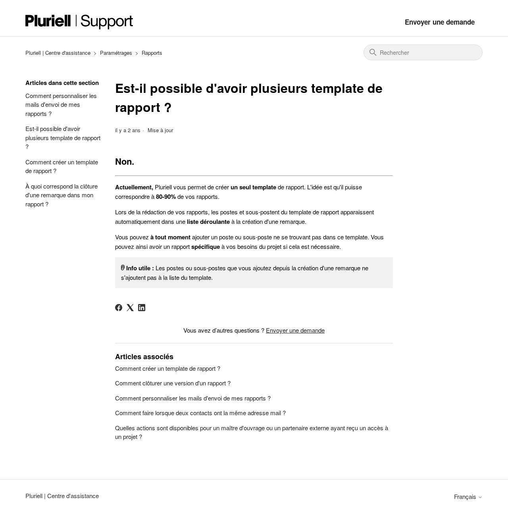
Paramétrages (116, 52)
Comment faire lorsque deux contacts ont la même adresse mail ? (200, 412)
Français (466, 496)
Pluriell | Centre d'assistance (57, 52)
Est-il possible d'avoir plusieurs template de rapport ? (62, 137)
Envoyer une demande (440, 22)
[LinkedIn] (141, 307)
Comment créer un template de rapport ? (61, 166)
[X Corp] (130, 307)
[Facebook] (118, 307)
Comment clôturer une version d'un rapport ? (173, 383)
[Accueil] (79, 22)
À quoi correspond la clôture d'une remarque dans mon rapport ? (61, 195)
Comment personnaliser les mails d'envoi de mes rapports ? (61, 104)
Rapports (152, 52)
